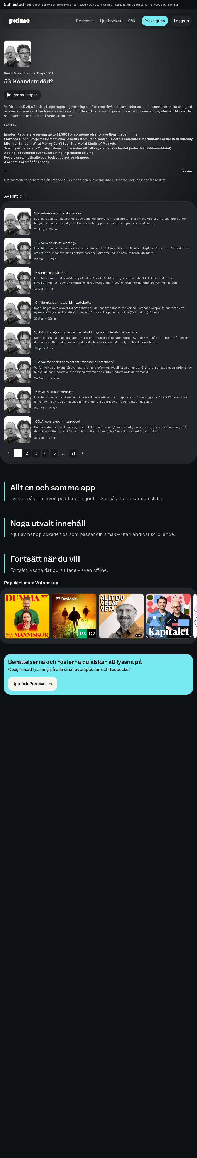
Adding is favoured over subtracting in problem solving (49, 153)
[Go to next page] (82, 453)
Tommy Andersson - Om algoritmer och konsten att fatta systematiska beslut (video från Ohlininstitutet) (87, 148)
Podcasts (85, 20)
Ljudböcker (111, 20)
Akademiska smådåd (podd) (26, 162)
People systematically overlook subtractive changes (46, 157)
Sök (131, 20)
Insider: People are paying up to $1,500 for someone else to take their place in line (70, 134)
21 (73, 453)
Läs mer (173, 4)
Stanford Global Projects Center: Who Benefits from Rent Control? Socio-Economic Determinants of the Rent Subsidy (98, 139)
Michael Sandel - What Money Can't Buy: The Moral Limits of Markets (60, 144)
